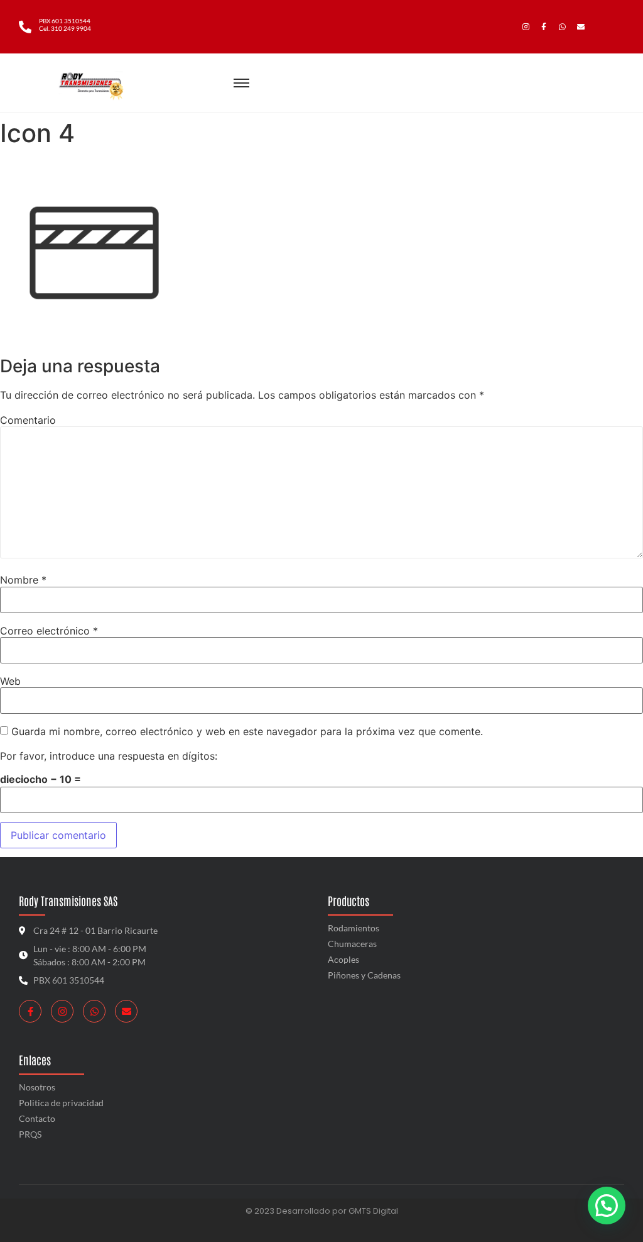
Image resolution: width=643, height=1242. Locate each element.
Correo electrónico (49, 631)
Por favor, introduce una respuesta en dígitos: (108, 756)
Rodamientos (353, 928)
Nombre (23, 580)
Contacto (37, 1118)
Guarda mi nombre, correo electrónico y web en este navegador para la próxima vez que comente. (247, 731)
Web (10, 681)
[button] (606, 1205)
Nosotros (37, 1087)
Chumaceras (352, 943)
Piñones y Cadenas (364, 975)
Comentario (28, 420)
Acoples (343, 959)
